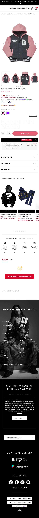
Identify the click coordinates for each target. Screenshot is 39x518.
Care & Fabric (6, 163)
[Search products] (32, 8)
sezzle (20, 356)
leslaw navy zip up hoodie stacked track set (25, 215)
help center (22, 317)
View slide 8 (25, 231)
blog (20, 344)
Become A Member (22, 97)
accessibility (8, 351)
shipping (21, 336)
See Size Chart (33, 116)
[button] (35, 8)
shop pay (21, 348)
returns (21, 340)
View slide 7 (23, 231)
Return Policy (5, 169)
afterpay (21, 352)
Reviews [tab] (5, 259)
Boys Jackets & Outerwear (14, 13)
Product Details (6, 157)
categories (7, 329)
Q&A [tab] (11, 259)
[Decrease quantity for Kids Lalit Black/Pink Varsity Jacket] (2, 133)
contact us (22, 321)
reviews (6, 321)
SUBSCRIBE (19, 418)
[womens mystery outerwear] (8, 196)
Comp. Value (14, 95)
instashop (22, 332)
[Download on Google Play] (19, 466)
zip (19, 361)
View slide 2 (18, 86)
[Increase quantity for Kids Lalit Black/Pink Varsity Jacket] (9, 133)
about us (6, 317)
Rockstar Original (19, 487)
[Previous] (3, 43)
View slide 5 (19, 231)
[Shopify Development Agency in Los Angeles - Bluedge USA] (19, 510)
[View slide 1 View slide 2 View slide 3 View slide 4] (19, 78)
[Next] (35, 43)
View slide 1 (16, 86)
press (5, 346)
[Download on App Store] (19, 459)
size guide (7, 325)
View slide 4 (22, 86)
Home (3, 13)
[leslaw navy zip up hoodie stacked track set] (26, 196)
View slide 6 (21, 231)
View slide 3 (20, 86)
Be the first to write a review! (19, 276)
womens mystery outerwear (8, 214)
